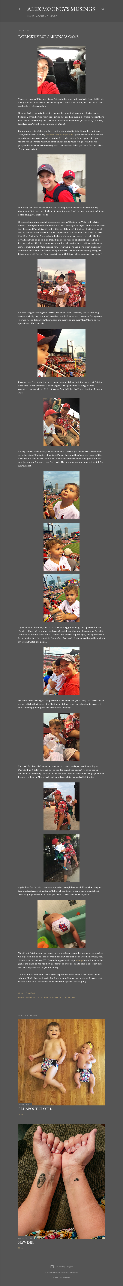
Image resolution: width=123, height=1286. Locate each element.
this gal (80, 960)
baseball (28, 997)
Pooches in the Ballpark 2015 (60, 134)
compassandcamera (69, 1272)
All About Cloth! (35, 1108)
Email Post (30, 993)
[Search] (103, 8)
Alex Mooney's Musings (61, 8)
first (34, 997)
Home (30, 16)
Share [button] (20, 993)
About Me (42, 16)
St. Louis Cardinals (67, 997)
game (39, 997)
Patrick (55, 997)
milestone (47, 997)
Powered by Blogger (64, 1267)
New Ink (25, 1242)
